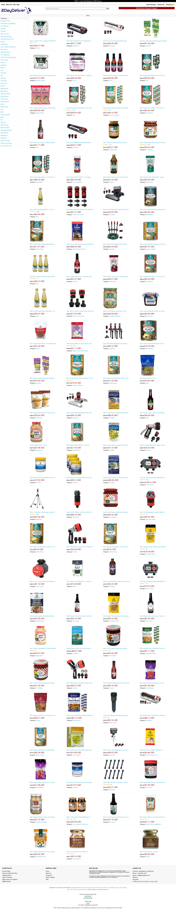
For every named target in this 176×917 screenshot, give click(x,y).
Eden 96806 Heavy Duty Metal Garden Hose (79, 683)
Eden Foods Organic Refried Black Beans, (42, 616)
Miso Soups (4, 49)
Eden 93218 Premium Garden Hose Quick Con (80, 209)
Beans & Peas (5, 34)
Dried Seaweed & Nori (7, 39)
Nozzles (3, 62)
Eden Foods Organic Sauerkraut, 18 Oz (114, 311)
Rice (2, 75)
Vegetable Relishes (6, 130)
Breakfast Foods (5, 21)
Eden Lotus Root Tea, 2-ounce (149, 852)
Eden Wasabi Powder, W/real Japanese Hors (43, 75)
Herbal (2, 86)
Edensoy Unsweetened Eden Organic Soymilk (153, 41)
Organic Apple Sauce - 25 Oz (38, 445)
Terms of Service (7, 877)
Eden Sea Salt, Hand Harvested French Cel (42, 477)
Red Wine (3, 73)
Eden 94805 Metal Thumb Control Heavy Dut (80, 547)
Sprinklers (3, 65)
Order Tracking (151, 4)
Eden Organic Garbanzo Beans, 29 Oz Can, (152, 244)
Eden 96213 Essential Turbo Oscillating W (79, 41)
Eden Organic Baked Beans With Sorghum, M (80, 715)
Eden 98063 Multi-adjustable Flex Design (115, 244)
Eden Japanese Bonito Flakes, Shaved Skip (42, 108)
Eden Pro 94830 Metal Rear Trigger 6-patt (152, 445)
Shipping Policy (7, 875)
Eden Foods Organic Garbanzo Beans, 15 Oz (80, 378)
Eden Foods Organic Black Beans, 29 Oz (152, 343)
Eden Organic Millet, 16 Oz (148, 378)
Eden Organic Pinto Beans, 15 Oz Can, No (152, 276)
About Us (9, 4)
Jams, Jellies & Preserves (8, 47)
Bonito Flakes (5, 125)
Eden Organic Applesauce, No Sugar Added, (43, 648)
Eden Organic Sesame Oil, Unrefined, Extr (115, 177)
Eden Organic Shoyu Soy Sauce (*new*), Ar (152, 616)
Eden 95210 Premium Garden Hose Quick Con (80, 311)
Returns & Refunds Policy (9, 873)
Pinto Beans (4, 99)
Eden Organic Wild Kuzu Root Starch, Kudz (79, 343)
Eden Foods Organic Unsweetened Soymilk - (116, 413)
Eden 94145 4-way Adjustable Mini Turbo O (116, 750)
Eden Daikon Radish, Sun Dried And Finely (152, 817)
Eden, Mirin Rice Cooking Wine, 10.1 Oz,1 (42, 209)
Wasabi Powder (5, 127)
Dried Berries (4, 133)
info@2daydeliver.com (143, 875)
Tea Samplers (5, 26)
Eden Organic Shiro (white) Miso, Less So (152, 177)
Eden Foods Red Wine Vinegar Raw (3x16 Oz (116, 581)
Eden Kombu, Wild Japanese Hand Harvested (80, 244)
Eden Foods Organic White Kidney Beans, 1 (42, 244)
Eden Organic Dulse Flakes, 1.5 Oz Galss (79, 177)
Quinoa (3, 42)
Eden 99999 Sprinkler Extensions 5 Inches (115, 782)
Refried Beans (5, 101)
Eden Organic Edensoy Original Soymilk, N (115, 445)
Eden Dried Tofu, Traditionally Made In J (151, 750)
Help (17, 4)
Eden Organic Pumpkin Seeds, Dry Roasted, (153, 547)
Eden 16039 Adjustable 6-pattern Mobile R (152, 512)
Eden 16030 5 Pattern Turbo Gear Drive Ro (79, 512)
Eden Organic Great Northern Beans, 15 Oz (116, 378)
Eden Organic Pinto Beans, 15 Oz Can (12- (152, 108)
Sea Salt (3, 78)
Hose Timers (4, 60)
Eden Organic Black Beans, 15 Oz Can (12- (42, 177)
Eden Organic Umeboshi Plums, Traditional (79, 75)
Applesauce (4, 135)
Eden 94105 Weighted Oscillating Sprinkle (79, 142)
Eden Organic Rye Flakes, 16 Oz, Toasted (42, 852)
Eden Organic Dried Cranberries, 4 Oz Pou (42, 782)
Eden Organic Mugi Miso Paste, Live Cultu (152, 311)
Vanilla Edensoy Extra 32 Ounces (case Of (79, 648)
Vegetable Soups (5, 52)
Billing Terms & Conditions (10, 879)
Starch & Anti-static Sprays (8, 57)
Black (2, 117)
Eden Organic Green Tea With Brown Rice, (79, 750)
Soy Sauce (4, 81)
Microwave (4, 138)
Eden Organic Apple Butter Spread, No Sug (152, 142)
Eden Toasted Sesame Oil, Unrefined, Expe (79, 276)
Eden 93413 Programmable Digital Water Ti (152, 477)
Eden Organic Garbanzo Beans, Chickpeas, (116, 108)
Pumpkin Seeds (5, 114)
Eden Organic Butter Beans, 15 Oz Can (78, 445)
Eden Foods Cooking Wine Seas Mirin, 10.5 (42, 311)
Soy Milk (3, 29)
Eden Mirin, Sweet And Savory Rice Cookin (42, 276)
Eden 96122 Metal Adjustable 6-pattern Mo (79, 413)
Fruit (2, 70)
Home (3, 4)
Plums (2, 104)
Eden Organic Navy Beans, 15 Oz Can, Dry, (116, 547)
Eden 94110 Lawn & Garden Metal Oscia (115, 41)
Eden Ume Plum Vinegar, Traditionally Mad (115, 75)
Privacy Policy (6, 871)
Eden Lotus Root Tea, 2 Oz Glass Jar (77, 852)
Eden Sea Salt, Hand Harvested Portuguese (79, 782)
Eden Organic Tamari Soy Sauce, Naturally (79, 616)
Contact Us (160, 4)
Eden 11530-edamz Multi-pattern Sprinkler (42, 512)
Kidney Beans (5, 96)
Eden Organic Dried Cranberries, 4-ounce (152, 683)
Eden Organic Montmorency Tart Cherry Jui (152, 782)
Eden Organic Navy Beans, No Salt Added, (42, 750)
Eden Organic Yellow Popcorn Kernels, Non (42, 413)
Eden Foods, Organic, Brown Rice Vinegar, (152, 413)
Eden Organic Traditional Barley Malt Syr (115, 142)
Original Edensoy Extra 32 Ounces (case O (115, 477)
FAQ (14, 4)
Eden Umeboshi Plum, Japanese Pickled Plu (43, 41)
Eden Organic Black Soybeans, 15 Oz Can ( (152, 75)
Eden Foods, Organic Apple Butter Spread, (42, 683)
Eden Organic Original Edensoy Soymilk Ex (42, 378)
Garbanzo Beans (5, 94)
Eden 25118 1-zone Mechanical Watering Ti (42, 581)
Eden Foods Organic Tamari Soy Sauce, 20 (116, 817)
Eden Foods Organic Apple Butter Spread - (115, 512)
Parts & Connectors (6, 143)
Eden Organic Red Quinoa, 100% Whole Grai (43, 343)
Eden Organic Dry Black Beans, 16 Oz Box (79, 581)
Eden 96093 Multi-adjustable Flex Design (115, 343)
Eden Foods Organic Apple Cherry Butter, (115, 648)
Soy (2, 120)
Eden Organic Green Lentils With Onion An (152, 648)
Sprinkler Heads (5, 140)
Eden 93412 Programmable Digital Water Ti (152, 581)
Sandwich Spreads (6, 36)
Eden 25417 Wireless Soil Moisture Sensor (115, 715)
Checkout (169, 4)
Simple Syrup (4, 107)
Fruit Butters (4, 44)
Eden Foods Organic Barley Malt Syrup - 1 (79, 817)
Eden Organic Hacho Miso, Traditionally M (115, 276)
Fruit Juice (4, 83)
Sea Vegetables (5, 55)
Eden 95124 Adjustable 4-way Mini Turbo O (116, 209)
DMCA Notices (6, 881)
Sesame (3, 68)
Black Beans (4, 91)
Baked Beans (4, 88)
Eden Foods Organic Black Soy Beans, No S (153, 209)
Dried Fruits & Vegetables (8, 23)
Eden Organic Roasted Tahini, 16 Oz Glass (42, 817)
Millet (2, 112)
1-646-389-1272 (142, 873)
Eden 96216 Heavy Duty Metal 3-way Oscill (152, 715)
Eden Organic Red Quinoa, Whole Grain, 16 (42, 715)
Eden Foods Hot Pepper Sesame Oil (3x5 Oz (116, 683)
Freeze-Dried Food (6, 146)
